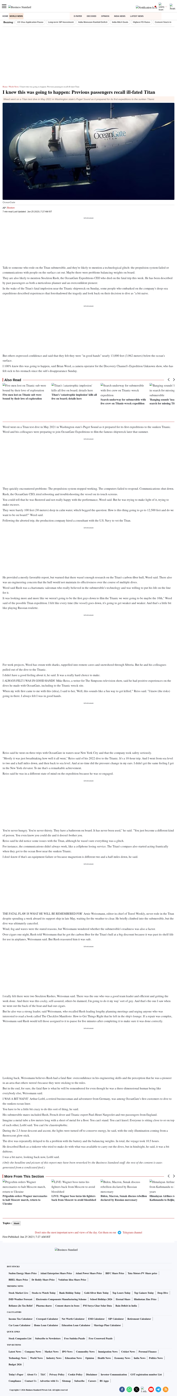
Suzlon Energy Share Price (23, 1273)
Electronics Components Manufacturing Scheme (61, 1299)
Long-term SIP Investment (61, 22)
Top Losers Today (121, 1293)
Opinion (105, 16)
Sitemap (66, 1381)
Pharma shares (44, 1305)
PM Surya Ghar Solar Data (97, 1305)
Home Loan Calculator (46, 1325)
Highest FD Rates (141, 22)
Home (5, 16)
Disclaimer (91, 1374)
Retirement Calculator (139, 1319)
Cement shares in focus (67, 1305)
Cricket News (128, 1351)
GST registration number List (146, 1374)
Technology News (17, 1358)
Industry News (53, 1358)
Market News (51, 1351)
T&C (43, 1374)
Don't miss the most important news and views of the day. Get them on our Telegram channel (88, 1232)
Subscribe (79, 1381)
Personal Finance (148, 1351)
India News (119, 16)
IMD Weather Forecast (20, 1299)
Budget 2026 (15, 1364)
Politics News (156, 1358)
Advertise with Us (49, 1381)
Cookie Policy (75, 1374)
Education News (73, 1358)
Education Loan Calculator (76, 1325)
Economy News (122, 1358)
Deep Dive (162, 1293)
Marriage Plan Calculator (107, 1325)
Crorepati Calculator (47, 1319)
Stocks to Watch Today (44, 1293)
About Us (32, 1374)
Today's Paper (16, 1374)
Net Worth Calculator (73, 1319)
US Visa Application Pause (30, 22)
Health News (104, 1358)
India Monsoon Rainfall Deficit (92, 22)
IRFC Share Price (114, 1273)
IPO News (67, 1351)
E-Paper (78, 16)
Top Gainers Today (144, 1293)
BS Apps (104, 1381)
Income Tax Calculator (20, 1319)
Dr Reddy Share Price (43, 1279)
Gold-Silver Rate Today (96, 1293)
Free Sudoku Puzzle (74, 1338)
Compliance (15, 1381)
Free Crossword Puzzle (101, 1338)
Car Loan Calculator (19, 1325)
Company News (33, 1351)
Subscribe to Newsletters (47, 1338)
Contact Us (30, 1381)
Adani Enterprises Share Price (56, 1273)
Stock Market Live (18, 1293)
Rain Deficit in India (126, 1305)
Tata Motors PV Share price (142, 1273)
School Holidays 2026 (101, 1299)
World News (16, 16)
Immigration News (108, 1351)
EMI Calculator (96, 1319)
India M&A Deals (120, 22)
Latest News (136, 16)
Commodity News (85, 1351)
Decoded (91, 16)
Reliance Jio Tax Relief (20, 1305)
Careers (92, 1381)
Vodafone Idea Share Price (72, 1279)
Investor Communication (114, 1374)
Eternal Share (123, 1299)
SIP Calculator (116, 1319)
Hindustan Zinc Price (145, 1299)
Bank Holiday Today (70, 1293)
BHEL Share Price (18, 1279)
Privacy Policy (56, 1374)
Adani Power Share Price (89, 1273)
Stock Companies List (20, 1338)
